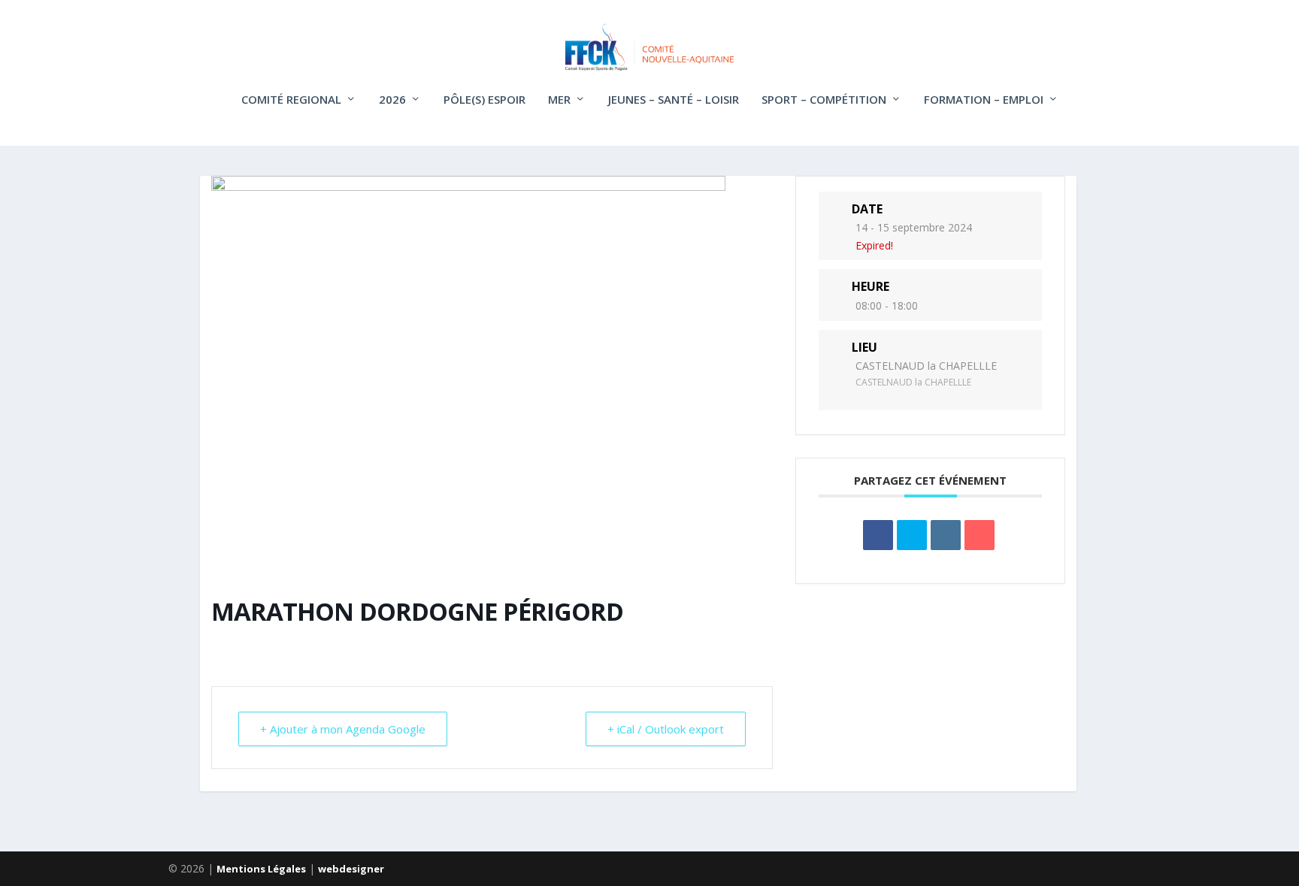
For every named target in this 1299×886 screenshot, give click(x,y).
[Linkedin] (946, 535)
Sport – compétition (824, 100)
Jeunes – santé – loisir (673, 100)
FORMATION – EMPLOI (983, 100)
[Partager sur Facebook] (878, 535)
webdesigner (351, 868)
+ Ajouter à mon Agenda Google (342, 728)
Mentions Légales (261, 868)
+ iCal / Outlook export (665, 728)
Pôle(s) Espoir (484, 100)
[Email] (979, 535)
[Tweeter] (912, 535)
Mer (559, 100)
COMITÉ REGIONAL (291, 100)
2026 (392, 100)
